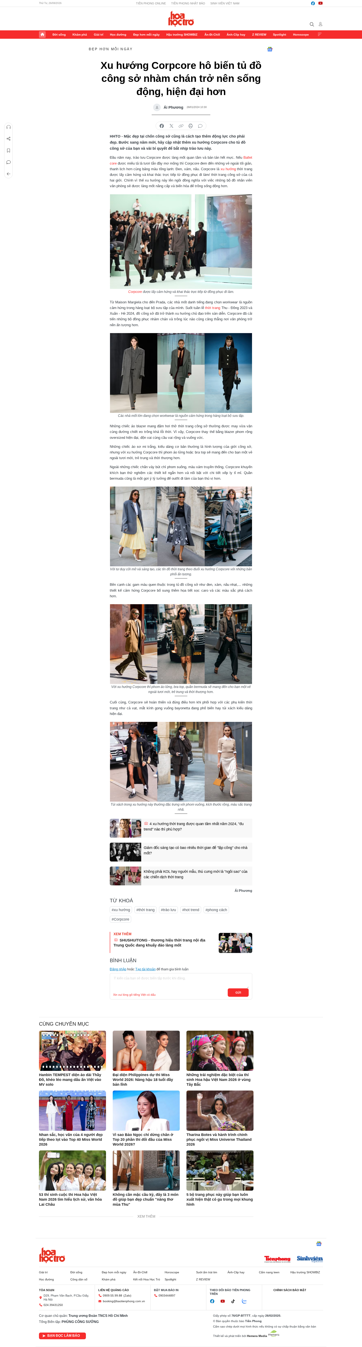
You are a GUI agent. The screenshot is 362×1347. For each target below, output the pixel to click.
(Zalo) (127, 1295)
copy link (181, 126)
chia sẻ (162, 126)
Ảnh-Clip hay (236, 34)
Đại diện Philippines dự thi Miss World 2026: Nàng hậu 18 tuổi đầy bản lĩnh (143, 1080)
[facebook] (312, 3)
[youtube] (320, 3)
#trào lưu (168, 910)
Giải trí (98, 34)
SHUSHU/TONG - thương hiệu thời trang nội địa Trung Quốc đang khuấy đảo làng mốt (159, 942)
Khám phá (79, 34)
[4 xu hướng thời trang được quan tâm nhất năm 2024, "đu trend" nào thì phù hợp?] (125, 828)
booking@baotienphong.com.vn (124, 1301)
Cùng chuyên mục (64, 1024)
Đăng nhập (118, 969)
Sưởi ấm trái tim (206, 1272)
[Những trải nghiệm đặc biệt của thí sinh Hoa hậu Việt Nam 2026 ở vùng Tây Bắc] (219, 1051)
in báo (190, 126)
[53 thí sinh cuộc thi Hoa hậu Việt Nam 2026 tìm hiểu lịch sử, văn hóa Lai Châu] (72, 1170)
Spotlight (279, 34)
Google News (269, 49)
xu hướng (228, 169)
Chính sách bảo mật (289, 1290)
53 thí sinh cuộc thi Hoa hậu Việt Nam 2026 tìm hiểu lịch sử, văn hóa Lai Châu (70, 1199)
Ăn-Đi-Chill (212, 34)
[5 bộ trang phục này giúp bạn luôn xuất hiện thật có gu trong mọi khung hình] (219, 1170)
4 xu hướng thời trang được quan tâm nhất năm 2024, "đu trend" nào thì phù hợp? (193, 826)
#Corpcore (120, 919)
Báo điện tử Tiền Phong (181, 18)
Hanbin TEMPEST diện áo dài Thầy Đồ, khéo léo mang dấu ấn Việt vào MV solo (70, 1080)
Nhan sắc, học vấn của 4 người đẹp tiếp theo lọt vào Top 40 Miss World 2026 (71, 1140)
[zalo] (246, 1301)
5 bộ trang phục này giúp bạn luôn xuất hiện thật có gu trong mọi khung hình (219, 1199)
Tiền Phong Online (151, 3)
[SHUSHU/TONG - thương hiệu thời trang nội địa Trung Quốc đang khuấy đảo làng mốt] (235, 943)
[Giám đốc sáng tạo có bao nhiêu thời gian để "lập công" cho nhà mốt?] (125, 852)
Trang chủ (42, 34)
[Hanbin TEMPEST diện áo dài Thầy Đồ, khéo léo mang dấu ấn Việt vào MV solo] (72, 1051)
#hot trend (190, 910)
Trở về (8, 174)
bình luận (200, 126)
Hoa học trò (52, 1255)
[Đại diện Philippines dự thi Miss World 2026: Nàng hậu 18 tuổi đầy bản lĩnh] (146, 1051)
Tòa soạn (46, 1290)
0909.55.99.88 (112, 1295)
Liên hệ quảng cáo (113, 1290)
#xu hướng (121, 910)
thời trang (212, 308)
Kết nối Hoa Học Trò (146, 1279)
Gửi (238, 992)
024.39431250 (53, 1305)
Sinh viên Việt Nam (224, 3)
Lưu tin (8, 150)
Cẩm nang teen (269, 1272)
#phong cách (216, 910)
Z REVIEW (259, 34)
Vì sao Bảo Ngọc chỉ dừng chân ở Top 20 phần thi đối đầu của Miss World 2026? (143, 1140)
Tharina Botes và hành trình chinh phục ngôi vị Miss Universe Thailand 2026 (219, 1140)
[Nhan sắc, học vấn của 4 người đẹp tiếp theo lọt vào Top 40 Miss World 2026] (72, 1111)
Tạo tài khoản (145, 969)
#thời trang (145, 910)
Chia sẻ (8, 139)
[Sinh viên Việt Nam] (310, 1259)
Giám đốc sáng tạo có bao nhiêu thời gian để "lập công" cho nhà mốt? (195, 850)
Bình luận (8, 162)
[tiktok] (235, 1301)
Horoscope (301, 34)
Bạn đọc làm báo (63, 1335)
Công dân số (78, 1279)
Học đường (118, 34)
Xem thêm (319, 34)
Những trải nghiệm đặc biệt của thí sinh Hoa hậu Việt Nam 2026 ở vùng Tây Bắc (218, 1080)
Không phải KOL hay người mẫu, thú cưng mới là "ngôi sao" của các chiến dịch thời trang (195, 874)
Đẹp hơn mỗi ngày (146, 34)
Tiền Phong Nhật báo (188, 3)
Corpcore (135, 292)
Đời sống (59, 34)
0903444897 (167, 1295)
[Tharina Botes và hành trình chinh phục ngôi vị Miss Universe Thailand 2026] (219, 1111)
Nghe (8, 127)
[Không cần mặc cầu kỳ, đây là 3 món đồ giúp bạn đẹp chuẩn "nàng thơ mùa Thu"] (146, 1170)
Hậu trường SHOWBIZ (182, 34)
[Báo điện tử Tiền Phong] (277, 1259)
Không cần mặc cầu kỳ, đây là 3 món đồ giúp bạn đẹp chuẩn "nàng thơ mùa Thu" (145, 1199)
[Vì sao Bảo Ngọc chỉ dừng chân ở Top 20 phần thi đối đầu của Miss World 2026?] (146, 1111)
